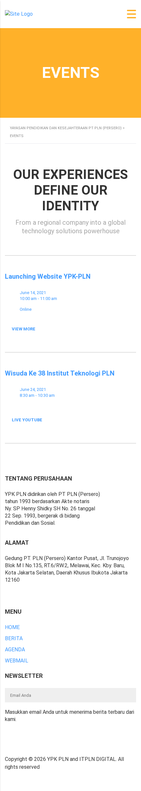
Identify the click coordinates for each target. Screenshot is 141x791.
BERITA (14, 638)
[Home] (19, 14)
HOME (12, 627)
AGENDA (15, 649)
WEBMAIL (16, 661)
